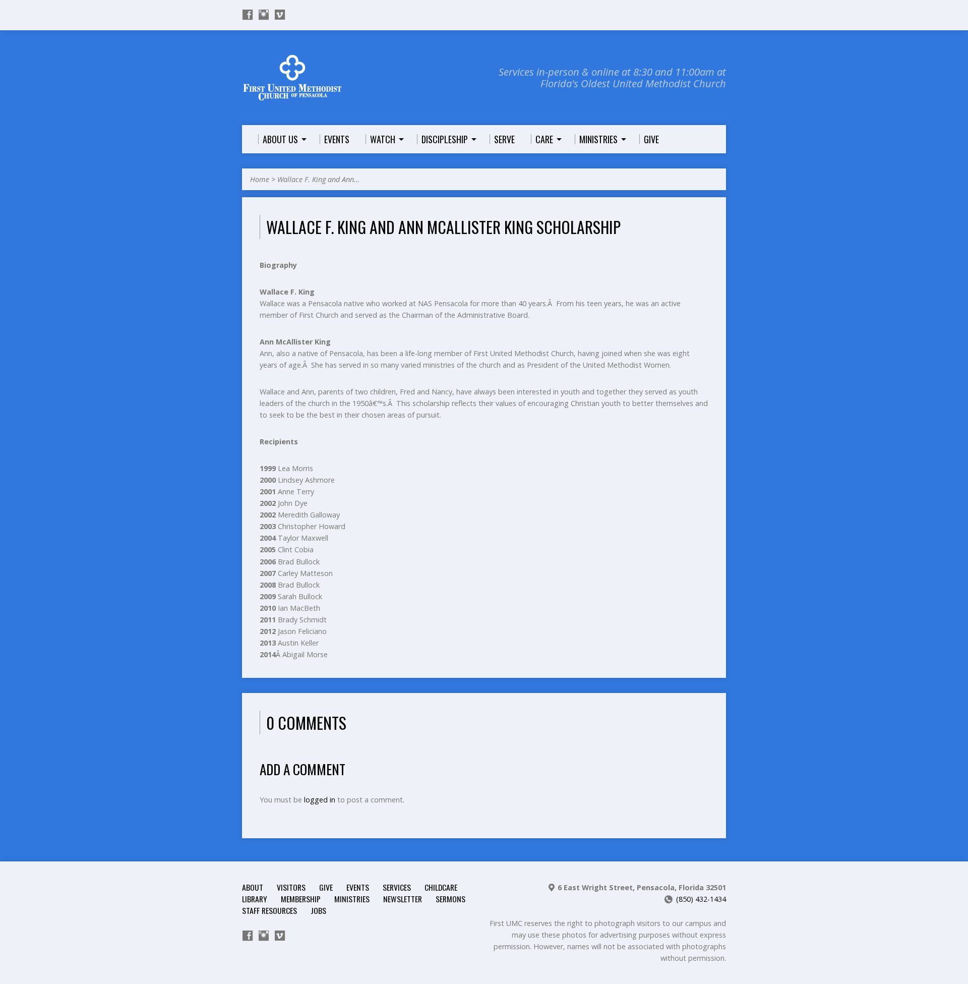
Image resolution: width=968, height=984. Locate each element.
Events (357, 887)
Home (259, 179)
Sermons (450, 899)
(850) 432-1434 (701, 899)
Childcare (441, 887)
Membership (301, 899)
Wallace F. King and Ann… (318, 179)
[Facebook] (248, 15)
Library (254, 899)
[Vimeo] (280, 15)
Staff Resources (269, 910)
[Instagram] (264, 15)
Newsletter (402, 899)
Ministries (352, 899)
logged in (319, 799)
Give (326, 887)
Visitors (291, 887)
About (252, 887)
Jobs (318, 910)
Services (397, 887)
